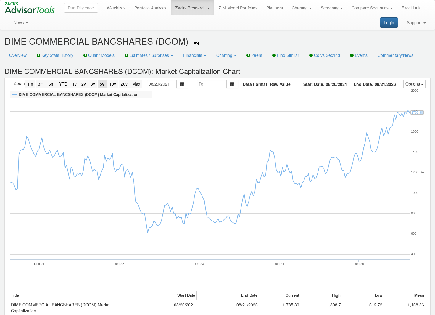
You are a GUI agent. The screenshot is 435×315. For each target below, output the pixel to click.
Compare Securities (371, 8)
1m (30, 84)
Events (361, 55)
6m (51, 84)
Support (415, 22)
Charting (300, 8)
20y (124, 84)
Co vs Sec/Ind (326, 55)
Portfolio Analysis (150, 8)
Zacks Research (191, 8)
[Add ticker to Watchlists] (197, 42)
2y (83, 84)
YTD (63, 84)
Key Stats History (56, 55)
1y (74, 84)
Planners (274, 8)
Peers (256, 55)
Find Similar (287, 55)
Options (413, 84)
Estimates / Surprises (149, 55)
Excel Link (411, 8)
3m (41, 84)
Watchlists (116, 8)
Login (389, 22)
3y (93, 84)
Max (136, 84)
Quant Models (101, 55)
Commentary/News (395, 55)
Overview (18, 55)
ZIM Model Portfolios (238, 8)
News (19, 22)
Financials (193, 55)
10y (112, 84)
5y (102, 84)
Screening (330, 8)
